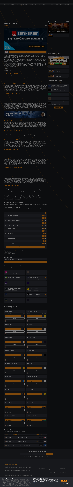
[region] (36, 482)
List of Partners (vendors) (37, 482)
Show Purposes (65, 483)
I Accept (64, 480)
